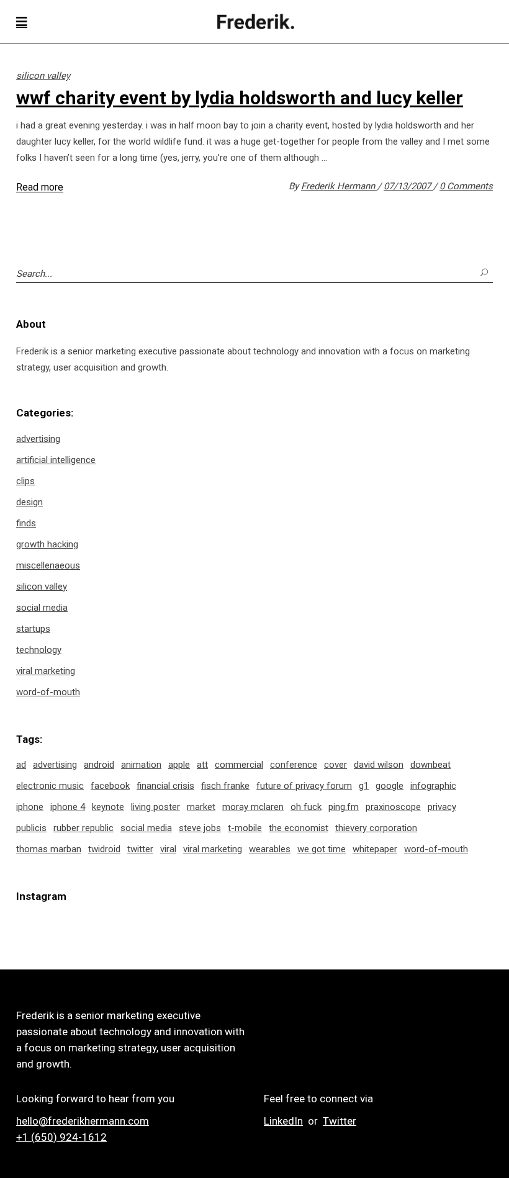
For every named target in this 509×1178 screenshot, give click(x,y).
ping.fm (343, 806)
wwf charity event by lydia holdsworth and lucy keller (239, 98)
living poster (155, 806)
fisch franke (225, 785)
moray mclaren (253, 806)
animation (141, 764)
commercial (239, 764)
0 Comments (466, 186)
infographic (433, 785)
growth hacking (47, 544)
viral (168, 849)
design (29, 502)
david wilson (378, 764)
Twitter (339, 1121)
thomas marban (48, 849)
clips (25, 481)
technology (38, 649)
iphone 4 (67, 806)
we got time (321, 849)
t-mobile (245, 828)
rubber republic (83, 828)
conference (293, 764)
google (389, 785)
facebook (110, 785)
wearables (270, 849)
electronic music (50, 785)
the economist (298, 828)
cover (335, 764)
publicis (31, 828)
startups (33, 628)
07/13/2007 (408, 186)
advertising (38, 438)
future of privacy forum (304, 785)
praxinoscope (393, 806)
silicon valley (43, 75)
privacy (442, 806)
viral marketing (45, 671)
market (201, 806)
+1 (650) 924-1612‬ (61, 1137)
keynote (108, 806)
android (99, 764)
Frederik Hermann (339, 186)
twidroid (104, 849)
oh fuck (306, 806)
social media (42, 607)
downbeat (430, 764)
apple (179, 764)
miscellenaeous (48, 565)
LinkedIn (283, 1121)
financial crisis (165, 785)
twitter (140, 849)
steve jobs (200, 828)
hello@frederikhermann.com (82, 1121)
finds (26, 523)
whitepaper (375, 849)
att (202, 764)
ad (21, 764)
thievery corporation (376, 828)
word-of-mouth (48, 692)
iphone (29, 806)
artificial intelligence (56, 459)
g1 (364, 785)
